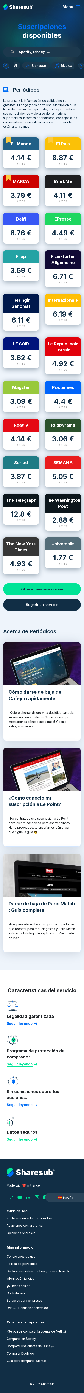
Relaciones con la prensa (25, 1225)
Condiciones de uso (21, 1256)
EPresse (63, 219)
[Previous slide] (6, 66)
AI (19, 65)
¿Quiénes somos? (19, 1286)
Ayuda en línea (17, 1211)
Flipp (21, 256)
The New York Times (21, 546)
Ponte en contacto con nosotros (30, 1218)
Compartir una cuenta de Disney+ (30, 1346)
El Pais (63, 143)
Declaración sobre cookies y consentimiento (38, 1271)
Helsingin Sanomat (21, 303)
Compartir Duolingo (20, 1353)
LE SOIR (21, 343)
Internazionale (63, 300)
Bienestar (43, 65)
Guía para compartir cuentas (27, 1361)
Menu (67, 7)
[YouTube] (19, 1197)
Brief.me (63, 181)
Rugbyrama (63, 425)
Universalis (63, 543)
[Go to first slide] (81, 66)
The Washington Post (63, 503)
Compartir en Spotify (21, 1339)
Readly (21, 425)
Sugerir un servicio (42, 605)
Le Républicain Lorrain (63, 346)
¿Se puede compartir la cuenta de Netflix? (37, 1331)
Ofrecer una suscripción (42, 589)
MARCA (21, 181)
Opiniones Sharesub (21, 1233)
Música (70, 65)
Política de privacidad (22, 1264)
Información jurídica (20, 1278)
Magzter (21, 387)
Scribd (21, 462)
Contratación (16, 1293)
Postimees (63, 387)
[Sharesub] (18, 7)
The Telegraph (21, 500)
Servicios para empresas (24, 1300)
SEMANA (63, 462)
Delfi (21, 219)
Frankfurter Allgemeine (63, 259)
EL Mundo (21, 143)
